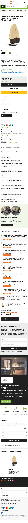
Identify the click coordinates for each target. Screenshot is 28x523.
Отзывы (18, 151)
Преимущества (16, 147)
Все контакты (5, 483)
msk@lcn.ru (4, 480)
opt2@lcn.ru (8, 141)
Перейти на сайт (6, 401)
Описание (3, 147)
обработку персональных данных (8, 352)
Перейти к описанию (6, 69)
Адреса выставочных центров (10, 485)
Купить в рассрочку (14, 92)
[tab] (14, 237)
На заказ (14, 151)
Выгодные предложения (6, 151)
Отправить (14, 348)
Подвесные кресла (21, 10)
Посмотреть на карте (7, 225)
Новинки (3, 10)
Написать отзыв (6, 115)
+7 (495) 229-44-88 (12, 142)
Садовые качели (11, 10)
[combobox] (16, 6)
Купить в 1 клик (14, 88)
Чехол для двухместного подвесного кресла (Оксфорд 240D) (13, 472)
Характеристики (9, 147)
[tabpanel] (14, 34)
